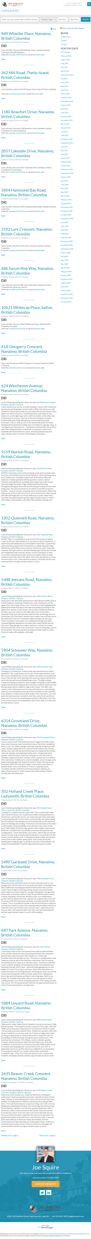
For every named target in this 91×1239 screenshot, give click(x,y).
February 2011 (66, 162)
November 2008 (67, 245)
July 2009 (64, 222)
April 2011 (64, 154)
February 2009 (66, 237)
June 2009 (64, 226)
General (64, 40)
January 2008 (66, 275)
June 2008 (64, 260)
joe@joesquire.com (72, 5)
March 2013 (65, 124)
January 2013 (66, 128)
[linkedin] (48, 1192)
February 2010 (66, 200)
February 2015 (66, 116)
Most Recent (66, 52)
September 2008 (67, 249)
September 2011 (67, 143)
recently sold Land (16, 94)
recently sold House (17, 54)
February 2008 (66, 272)
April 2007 (64, 287)
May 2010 (64, 188)
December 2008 (67, 241)
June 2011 (64, 147)
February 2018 (66, 56)
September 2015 (67, 101)
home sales (40, 54)
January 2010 (66, 203)
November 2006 (67, 298)
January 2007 (66, 290)
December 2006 (67, 294)
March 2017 (65, 71)
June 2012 (64, 135)
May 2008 (64, 264)
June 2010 (64, 185)
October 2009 (66, 215)
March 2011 (65, 158)
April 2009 (64, 234)
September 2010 (67, 173)
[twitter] (42, 1192)
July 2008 (64, 256)
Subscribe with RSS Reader (73, 28)
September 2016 (67, 75)
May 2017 (64, 67)
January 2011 (66, 166)
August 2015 (66, 105)
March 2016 (65, 94)
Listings (64, 44)
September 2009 (67, 219)
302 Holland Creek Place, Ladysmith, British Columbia (26, 809)
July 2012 (64, 132)
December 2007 (67, 279)
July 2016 (64, 79)
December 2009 (67, 207)
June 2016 (64, 82)
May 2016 (64, 86)
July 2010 (64, 181)
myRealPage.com (46, 1227)
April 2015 (64, 113)
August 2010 (66, 177)
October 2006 (66, 302)
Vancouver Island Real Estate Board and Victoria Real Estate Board (64, 1234)
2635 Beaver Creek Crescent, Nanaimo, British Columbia (26, 1091)
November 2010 (67, 169)
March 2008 (65, 268)
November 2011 (67, 139)
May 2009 (64, 230)
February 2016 (66, 97)
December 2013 (67, 120)
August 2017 (66, 60)
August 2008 (66, 253)
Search (86, 19)
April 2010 (64, 192)
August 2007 (66, 283)
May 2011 (64, 150)
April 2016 (64, 90)
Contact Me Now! (45, 1184)
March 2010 (65, 196)
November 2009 (67, 211)
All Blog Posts (66, 37)
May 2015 (64, 109)
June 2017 (64, 63)
